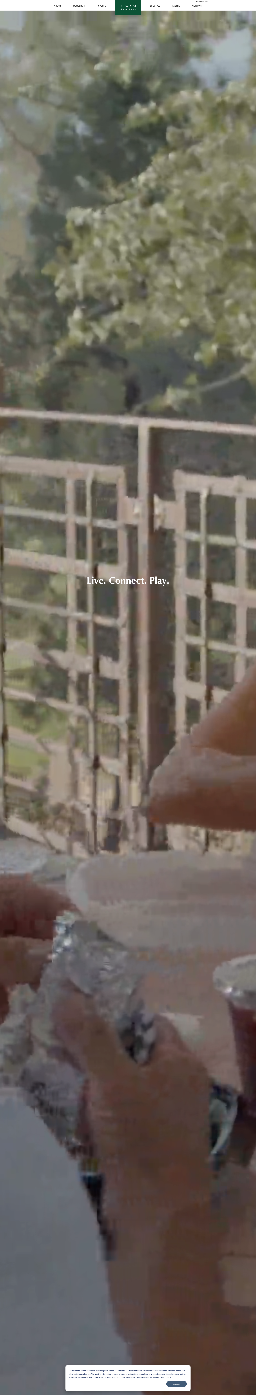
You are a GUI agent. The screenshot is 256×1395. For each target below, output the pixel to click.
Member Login (202, 1)
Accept (176, 1384)
